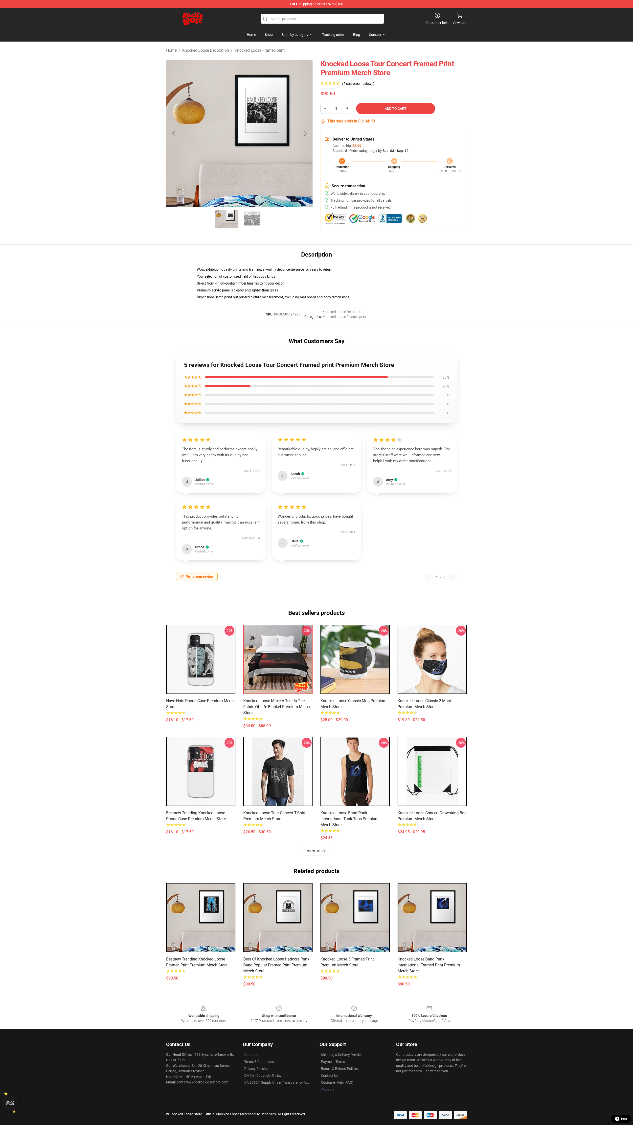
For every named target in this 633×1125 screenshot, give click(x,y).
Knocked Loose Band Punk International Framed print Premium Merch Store (429, 965)
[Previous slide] (174, 133)
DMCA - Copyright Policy (262, 1075)
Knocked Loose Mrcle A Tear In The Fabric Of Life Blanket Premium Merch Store (276, 706)
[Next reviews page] (452, 577)
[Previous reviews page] (428, 577)
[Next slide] (305, 133)
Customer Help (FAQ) (337, 1082)
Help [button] (624, 1119)
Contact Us (329, 1075)
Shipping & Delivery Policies (341, 1055)
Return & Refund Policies (340, 1069)
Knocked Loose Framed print (260, 50)
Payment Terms (333, 1062)
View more (316, 851)
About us (251, 1055)
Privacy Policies (256, 1069)
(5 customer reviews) (358, 84)
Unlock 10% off (10, 1103)
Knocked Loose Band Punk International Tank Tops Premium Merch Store (349, 819)
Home (171, 50)
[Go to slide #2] (252, 219)
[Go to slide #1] (226, 219)
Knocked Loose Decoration (205, 50)
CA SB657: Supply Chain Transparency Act (276, 1082)
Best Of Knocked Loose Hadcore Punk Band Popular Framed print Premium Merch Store (276, 965)
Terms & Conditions (259, 1062)
